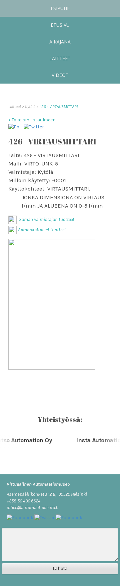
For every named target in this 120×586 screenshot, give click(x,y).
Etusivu (60, 25)
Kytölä (30, 106)
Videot (60, 75)
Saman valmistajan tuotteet (46, 219)
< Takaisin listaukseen (32, 120)
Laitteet (60, 58)
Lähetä (60, 568)
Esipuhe (60, 8)
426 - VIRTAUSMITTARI (58, 106)
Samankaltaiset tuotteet (42, 230)
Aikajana (60, 41)
